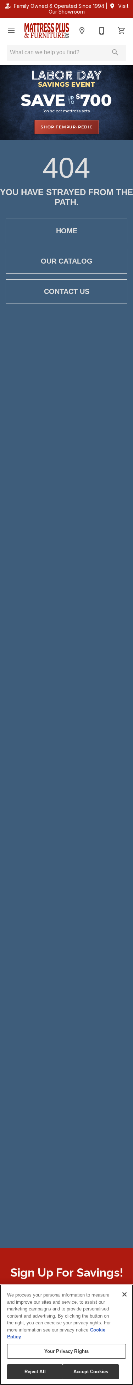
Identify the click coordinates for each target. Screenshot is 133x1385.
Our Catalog (67, 261)
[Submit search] (115, 52)
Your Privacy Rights (66, 1351)
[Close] (124, 1294)
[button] (11, 30)
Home (66, 231)
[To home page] (46, 30)
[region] (66, 1334)
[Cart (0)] (121, 30)
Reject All (35, 1371)
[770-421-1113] (101, 30)
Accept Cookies (90, 1371)
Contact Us (66, 291)
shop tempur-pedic (66, 126)
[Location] (81, 30)
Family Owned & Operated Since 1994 (59, 6)
